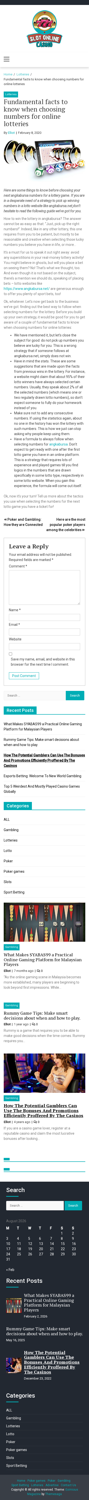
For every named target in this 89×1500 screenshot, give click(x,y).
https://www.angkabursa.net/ (27, 289)
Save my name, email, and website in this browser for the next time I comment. (43, 661)
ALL (7, 819)
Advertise (52, 1485)
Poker (8, 861)
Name (15, 610)
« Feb (10, 1270)
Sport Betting (14, 892)
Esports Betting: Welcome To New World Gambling (42, 776)
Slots (8, 882)
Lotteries (11, 94)
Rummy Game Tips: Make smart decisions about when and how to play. (42, 1015)
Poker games (14, 871)
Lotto (8, 851)
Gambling (11, 830)
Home (21, 1480)
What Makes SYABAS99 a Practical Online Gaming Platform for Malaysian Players (43, 959)
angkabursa (58, 444)
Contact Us (68, 1485)
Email (14, 625)
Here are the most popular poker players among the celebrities (65, 524)
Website (15, 639)
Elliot (11, 133)
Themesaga (53, 1494)
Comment (18, 566)
